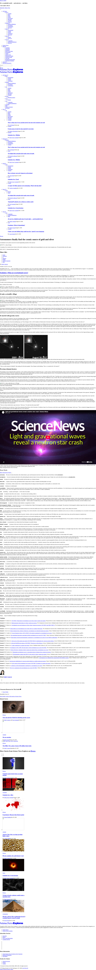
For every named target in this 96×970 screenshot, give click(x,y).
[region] (48, 837)
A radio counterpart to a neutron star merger (20, 645)
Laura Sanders (12, 234)
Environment (10, 30)
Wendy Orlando (12, 221)
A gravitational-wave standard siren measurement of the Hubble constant (54, 657)
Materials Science (11, 97)
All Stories (7, 47)
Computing (10, 40)
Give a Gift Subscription (8, 938)
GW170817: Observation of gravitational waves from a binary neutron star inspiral (29, 620)
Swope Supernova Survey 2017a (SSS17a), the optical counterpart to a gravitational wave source (32, 633)
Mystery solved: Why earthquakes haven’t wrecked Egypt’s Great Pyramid (14, 917)
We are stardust (7, 737)
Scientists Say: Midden (14, 135)
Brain (9, 14)
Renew (4, 937)
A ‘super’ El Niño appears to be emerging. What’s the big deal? (25, 185)
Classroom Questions (9, 60)
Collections (7, 48)
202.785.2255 (25, 968)
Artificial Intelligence (12, 42)
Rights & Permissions (7, 955)
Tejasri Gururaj (12, 227)
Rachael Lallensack (13, 156)
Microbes (10, 19)
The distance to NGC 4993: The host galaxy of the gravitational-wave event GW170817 (28, 647)
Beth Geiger (6, 739)
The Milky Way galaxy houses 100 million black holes (17, 746)
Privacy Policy (10, 969)
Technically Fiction (9, 56)
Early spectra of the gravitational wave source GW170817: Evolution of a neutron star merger (31, 663)
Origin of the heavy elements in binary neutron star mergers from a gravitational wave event (29, 649)
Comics (6, 53)
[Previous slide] (3, 754)
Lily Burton (11, 125)
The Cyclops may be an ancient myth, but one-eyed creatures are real (26, 122)
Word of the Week (9, 51)
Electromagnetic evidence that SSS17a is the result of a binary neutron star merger (30, 654)
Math (6, 105)
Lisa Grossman (12, 204)
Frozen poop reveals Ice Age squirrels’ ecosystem (21, 129)
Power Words (5, 692)
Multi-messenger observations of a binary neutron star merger (24, 623)
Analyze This (8, 54)
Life (6, 12)
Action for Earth (8, 57)
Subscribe (5, 936)
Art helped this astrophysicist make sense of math (21, 153)
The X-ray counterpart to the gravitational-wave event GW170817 (23, 667)
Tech (6, 39)
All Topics (5, 11)
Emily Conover (5, 264)
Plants (9, 16)
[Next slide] (3, 755)
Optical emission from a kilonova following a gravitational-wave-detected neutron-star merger (29, 630)
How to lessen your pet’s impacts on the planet (20, 173)
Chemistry (7, 104)
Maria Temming (7, 899)
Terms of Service (3, 969)
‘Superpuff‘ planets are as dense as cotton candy (21, 201)
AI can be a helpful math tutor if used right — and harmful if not (25, 219)
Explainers (7, 50)
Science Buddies (7, 817)
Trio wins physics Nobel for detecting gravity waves (16, 717)
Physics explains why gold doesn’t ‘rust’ (13, 855)
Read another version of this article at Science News (10, 696)
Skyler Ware (6, 920)
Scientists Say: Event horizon (15, 208)
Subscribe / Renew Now (5, 7)
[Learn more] (20, 689)
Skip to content (3, 0)
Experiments (7, 52)
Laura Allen (11, 175)
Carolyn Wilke (7, 838)
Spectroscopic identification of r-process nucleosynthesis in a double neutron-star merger (28, 661)
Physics (6, 96)
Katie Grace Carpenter (14, 137)
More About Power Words (5, 472)
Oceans (9, 32)
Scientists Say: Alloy (8, 795)
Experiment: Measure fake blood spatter (13, 814)
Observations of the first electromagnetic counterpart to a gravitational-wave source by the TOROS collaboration (34, 637)
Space (6, 36)
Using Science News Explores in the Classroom (12, 954)
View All (10, 21)
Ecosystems (10, 18)
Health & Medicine (12, 24)
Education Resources (7, 63)
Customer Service (6, 939)
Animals (9, 13)
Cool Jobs (7, 58)
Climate (9, 31)
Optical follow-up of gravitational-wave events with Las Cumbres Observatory (26, 628)
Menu (4, 46)
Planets (9, 37)
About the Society (6, 961)
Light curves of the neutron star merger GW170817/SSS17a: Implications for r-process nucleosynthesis (32, 641)
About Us (5, 61)
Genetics (9, 20)
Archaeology (10, 26)
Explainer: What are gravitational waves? (14, 273)
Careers (4, 963)
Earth (6, 29)
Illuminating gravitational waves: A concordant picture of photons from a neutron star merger (32, 652)
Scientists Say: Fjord (13, 179)
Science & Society (9, 107)
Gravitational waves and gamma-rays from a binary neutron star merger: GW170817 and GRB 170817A (33, 625)
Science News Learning (7, 930)
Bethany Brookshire (13, 131)
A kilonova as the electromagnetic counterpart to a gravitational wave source (26, 665)
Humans (7, 23)
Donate (1, 67)
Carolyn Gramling (13, 188)
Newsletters (5, 956)
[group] (50, 128)
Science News (5, 45)
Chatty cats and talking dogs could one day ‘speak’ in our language (26, 231)
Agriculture (10, 33)
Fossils (9, 17)
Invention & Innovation (10, 59)
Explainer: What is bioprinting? (16, 225)
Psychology (10, 25)
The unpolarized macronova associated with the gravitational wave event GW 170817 (28, 635)
